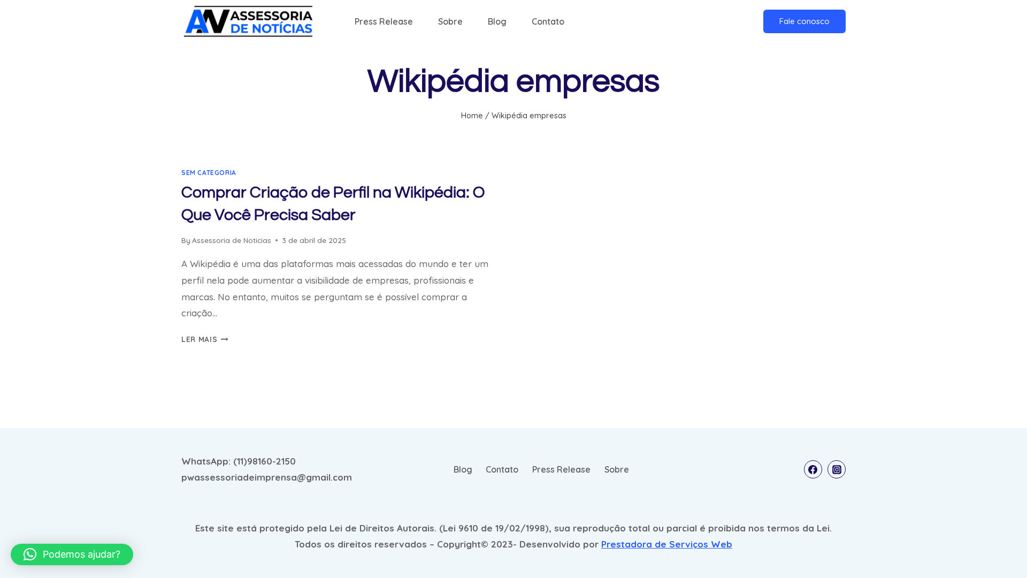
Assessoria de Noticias (231, 240)
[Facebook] (813, 469)
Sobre (450, 21)
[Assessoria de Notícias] (248, 21)
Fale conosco (804, 21)
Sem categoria (208, 173)
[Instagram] (836, 469)
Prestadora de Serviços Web (666, 544)
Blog (497, 21)
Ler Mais (204, 339)
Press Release (384, 21)
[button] (72, 554)
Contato (548, 21)
